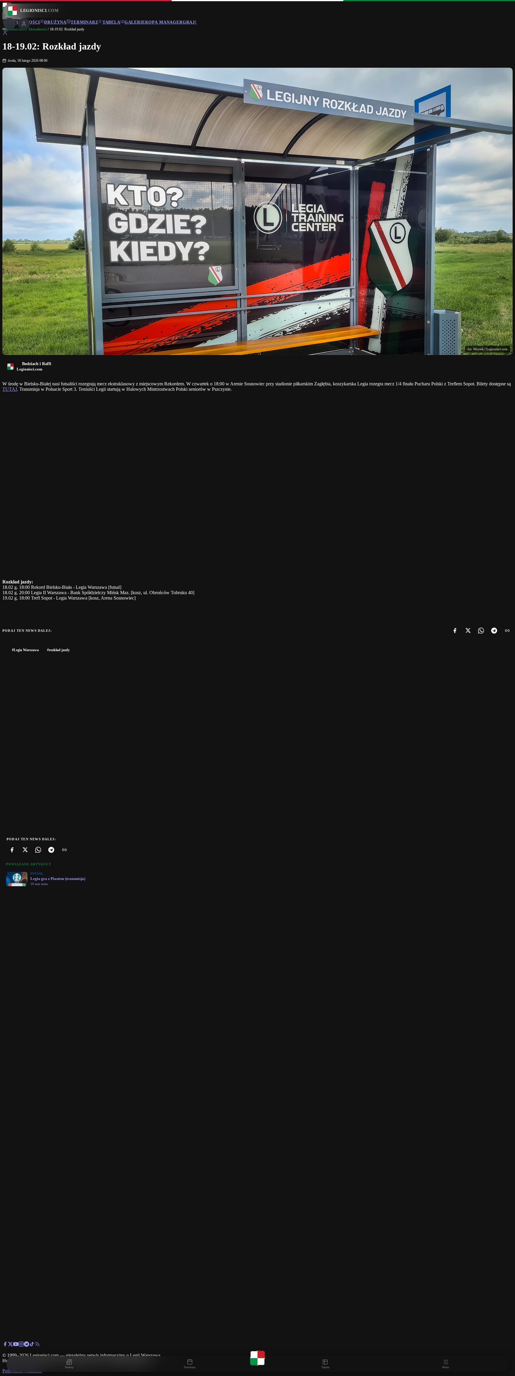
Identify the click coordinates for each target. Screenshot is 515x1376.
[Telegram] (494, 630)
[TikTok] (32, 1345)
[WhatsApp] (481, 630)
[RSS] (37, 1345)
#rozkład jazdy (58, 650)
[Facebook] (454, 630)
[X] (468, 630)
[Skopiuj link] (507, 630)
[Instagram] (21, 1345)
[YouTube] (15, 1345)
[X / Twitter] (10, 1345)
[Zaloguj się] (5, 33)
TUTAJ (9, 389)
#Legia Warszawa (25, 650)
